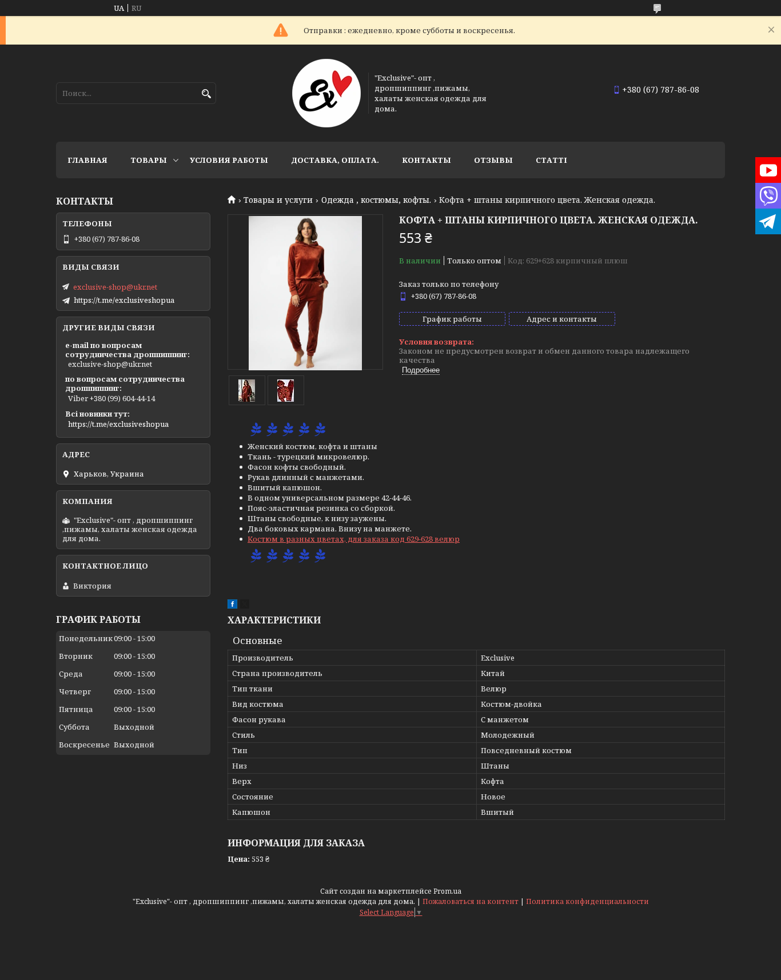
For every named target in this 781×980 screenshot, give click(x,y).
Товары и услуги (278, 200)
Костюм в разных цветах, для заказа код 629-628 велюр (354, 539)
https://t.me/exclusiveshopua (124, 300)
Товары (148, 160)
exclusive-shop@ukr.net (115, 286)
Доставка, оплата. (335, 160)
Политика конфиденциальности (587, 901)
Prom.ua (447, 891)
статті (551, 160)
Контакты (426, 160)
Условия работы (229, 160)
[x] (244, 606)
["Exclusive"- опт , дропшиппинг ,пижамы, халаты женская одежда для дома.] (326, 93)
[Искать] (206, 94)
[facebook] (232, 606)
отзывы (493, 160)
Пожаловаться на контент (471, 901)
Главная (87, 160)
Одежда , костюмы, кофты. (376, 200)
